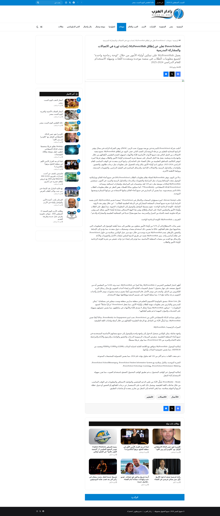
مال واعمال (87, 27)
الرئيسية (180, 27)
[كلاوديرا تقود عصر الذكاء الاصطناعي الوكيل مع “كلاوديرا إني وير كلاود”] (167, 436)
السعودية (162, 27)
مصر (171, 27)
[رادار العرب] (167, 13)
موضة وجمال (100, 27)
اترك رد (134, 497)
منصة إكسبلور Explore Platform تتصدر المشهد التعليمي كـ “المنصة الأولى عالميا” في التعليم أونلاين (104, 449)
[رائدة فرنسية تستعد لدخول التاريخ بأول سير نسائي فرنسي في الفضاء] (167, 466)
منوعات (121, 27)
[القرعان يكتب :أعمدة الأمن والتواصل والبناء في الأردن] (72, 203)
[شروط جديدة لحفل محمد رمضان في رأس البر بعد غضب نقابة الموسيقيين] (103, 466)
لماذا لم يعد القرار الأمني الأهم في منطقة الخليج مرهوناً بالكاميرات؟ (51, 164)
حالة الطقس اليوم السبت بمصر (143, 2)
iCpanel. (130, 511)
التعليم (149, 397)
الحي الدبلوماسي (73, 27)
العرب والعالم (133, 27)
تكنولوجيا (112, 27)
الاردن (144, 27)
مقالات (60, 27)
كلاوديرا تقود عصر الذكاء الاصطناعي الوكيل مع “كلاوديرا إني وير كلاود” (51, 136)
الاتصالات (162, 397)
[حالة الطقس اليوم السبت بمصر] (72, 126)
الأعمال (174, 397)
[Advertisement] (84, 13)
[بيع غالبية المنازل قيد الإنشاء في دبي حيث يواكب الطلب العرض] (72, 192)
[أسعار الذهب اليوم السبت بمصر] (72, 103)
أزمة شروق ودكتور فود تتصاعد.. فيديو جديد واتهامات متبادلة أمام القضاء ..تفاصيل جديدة (135, 479)
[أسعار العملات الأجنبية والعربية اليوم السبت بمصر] (72, 115)
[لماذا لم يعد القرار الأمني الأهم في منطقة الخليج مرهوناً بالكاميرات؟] (135, 436)
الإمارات (153, 27)
